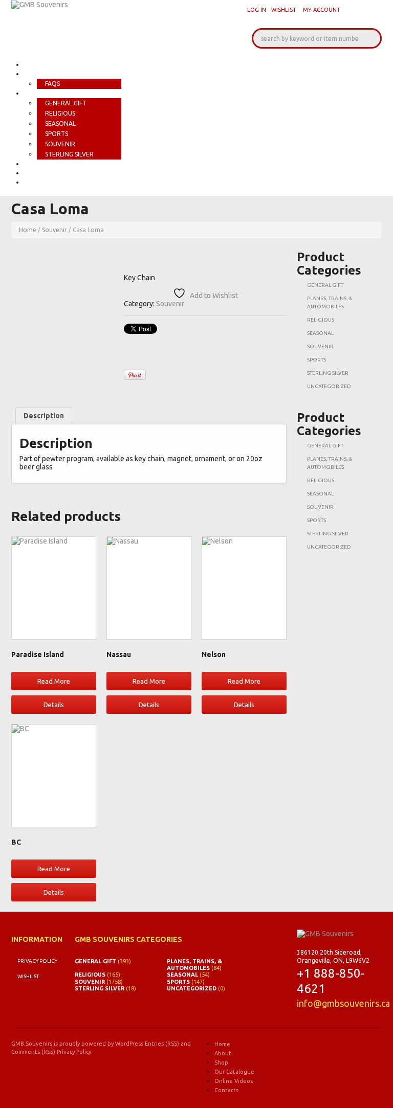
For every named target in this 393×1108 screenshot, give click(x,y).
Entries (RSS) (162, 1044)
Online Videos (49, 173)
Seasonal (60, 123)
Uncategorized (329, 386)
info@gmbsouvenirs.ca (343, 1003)
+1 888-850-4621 (331, 981)
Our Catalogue (51, 164)
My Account (321, 10)
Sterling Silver (69, 154)
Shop (32, 93)
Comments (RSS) (33, 1052)
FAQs (52, 83)
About (35, 74)
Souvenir (60, 144)
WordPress (129, 1044)
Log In (256, 10)
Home (33, 64)
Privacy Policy (37, 961)
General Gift (65, 103)
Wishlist (283, 10)
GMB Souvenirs (31, 1044)
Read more (53, 681)
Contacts (41, 182)
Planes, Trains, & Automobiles (194, 964)
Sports (56, 133)
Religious (60, 113)
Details (53, 704)
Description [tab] (44, 416)
